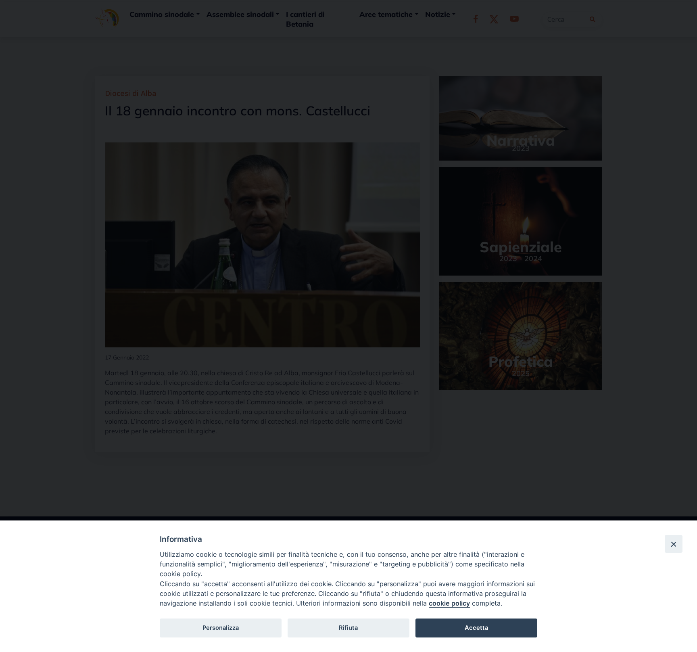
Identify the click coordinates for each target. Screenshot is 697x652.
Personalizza (220, 627)
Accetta (476, 627)
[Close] (673, 544)
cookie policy (449, 603)
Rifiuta (348, 627)
